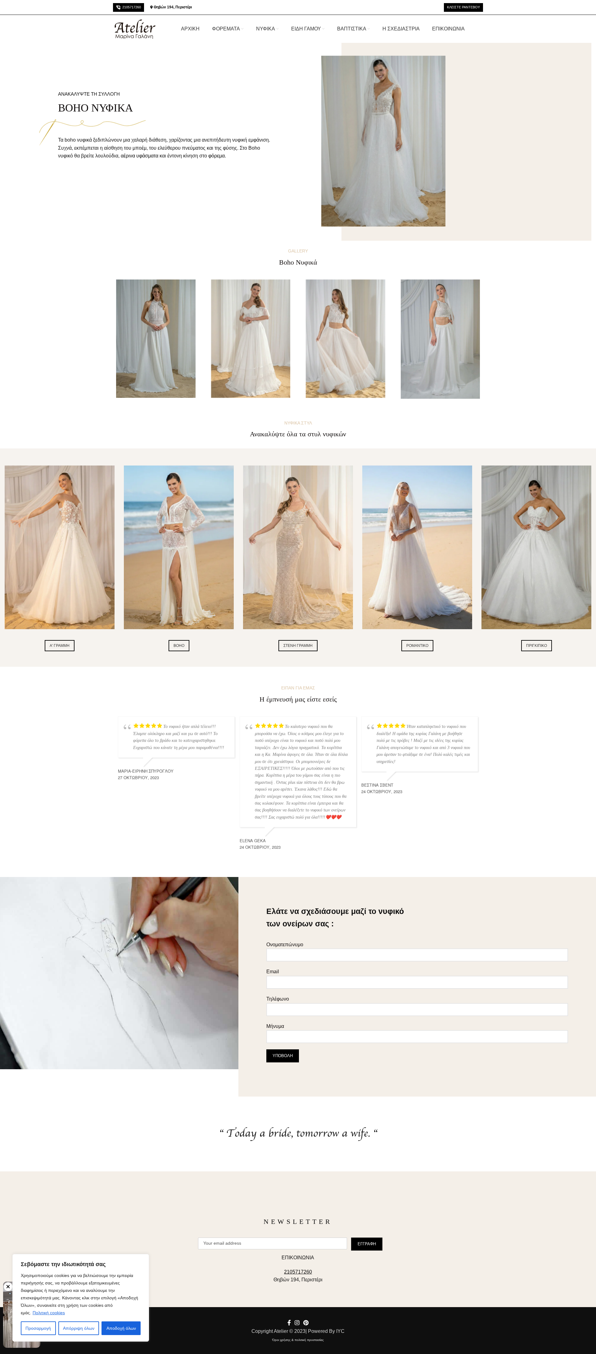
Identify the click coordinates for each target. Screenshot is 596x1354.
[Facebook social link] (289, 1322)
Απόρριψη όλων (78, 1328)
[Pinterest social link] (305, 1322)
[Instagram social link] (297, 1322)
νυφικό (391, 911)
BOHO (179, 645)
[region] (80, 1298)
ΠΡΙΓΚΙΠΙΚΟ (536, 645)
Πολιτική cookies (49, 1312)
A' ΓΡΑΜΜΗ (60, 645)
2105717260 (131, 7)
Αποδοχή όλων (121, 1328)
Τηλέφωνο (277, 999)
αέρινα (128, 155)
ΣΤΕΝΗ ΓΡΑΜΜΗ (298, 645)
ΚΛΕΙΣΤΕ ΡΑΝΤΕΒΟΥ (463, 7)
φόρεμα (216, 155)
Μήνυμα (275, 1026)
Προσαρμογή (38, 1328)
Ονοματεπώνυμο (284, 944)
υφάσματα (147, 155)
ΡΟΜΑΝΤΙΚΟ (417, 645)
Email (272, 971)
